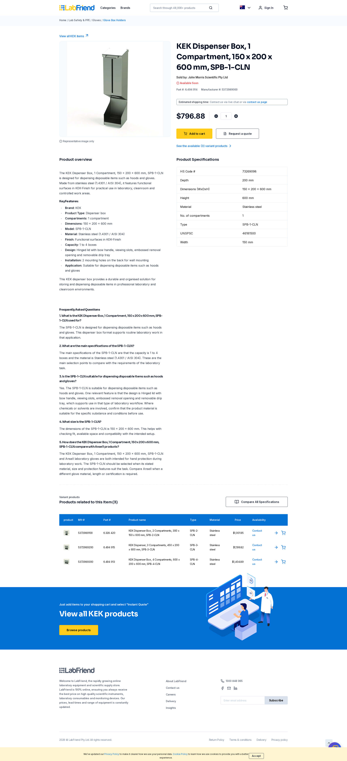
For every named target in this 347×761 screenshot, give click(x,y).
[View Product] (276, 533)
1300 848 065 (234, 680)
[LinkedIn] (235, 688)
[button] (211, 8)
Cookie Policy (180, 754)
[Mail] (229, 688)
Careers (171, 694)
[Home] (79, 7)
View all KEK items (71, 36)
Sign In (268, 8)
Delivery (171, 701)
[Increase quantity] (236, 116)
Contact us (172, 687)
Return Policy (216, 739)
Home (62, 20)
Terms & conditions (240, 739)
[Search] (211, 8)
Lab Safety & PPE (79, 20)
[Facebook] (222, 688)
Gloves (96, 20)
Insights (171, 707)
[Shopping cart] (285, 8)
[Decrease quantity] (216, 116)
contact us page (257, 101)
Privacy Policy (112, 754)
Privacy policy (279, 739)
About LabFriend (176, 681)
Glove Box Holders (114, 20)
